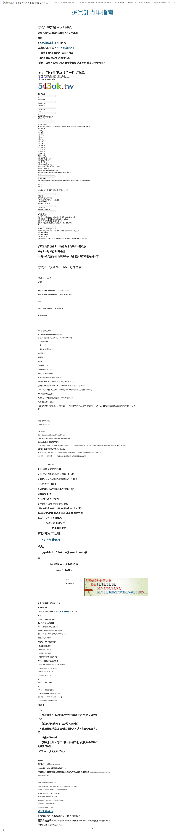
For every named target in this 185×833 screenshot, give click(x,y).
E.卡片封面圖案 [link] (119, 2)
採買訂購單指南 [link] (144, 2)
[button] (182, 2)
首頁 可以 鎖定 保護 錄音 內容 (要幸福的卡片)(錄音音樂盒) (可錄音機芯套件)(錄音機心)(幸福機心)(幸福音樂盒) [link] (65, 2)
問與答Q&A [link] (131, 2)
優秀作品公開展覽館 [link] (87, 2)
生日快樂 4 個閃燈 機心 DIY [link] (161, 2)
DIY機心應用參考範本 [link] (103, 2)
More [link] (175, 3)
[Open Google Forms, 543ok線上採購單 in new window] (87, 72)
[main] (92, 12)
